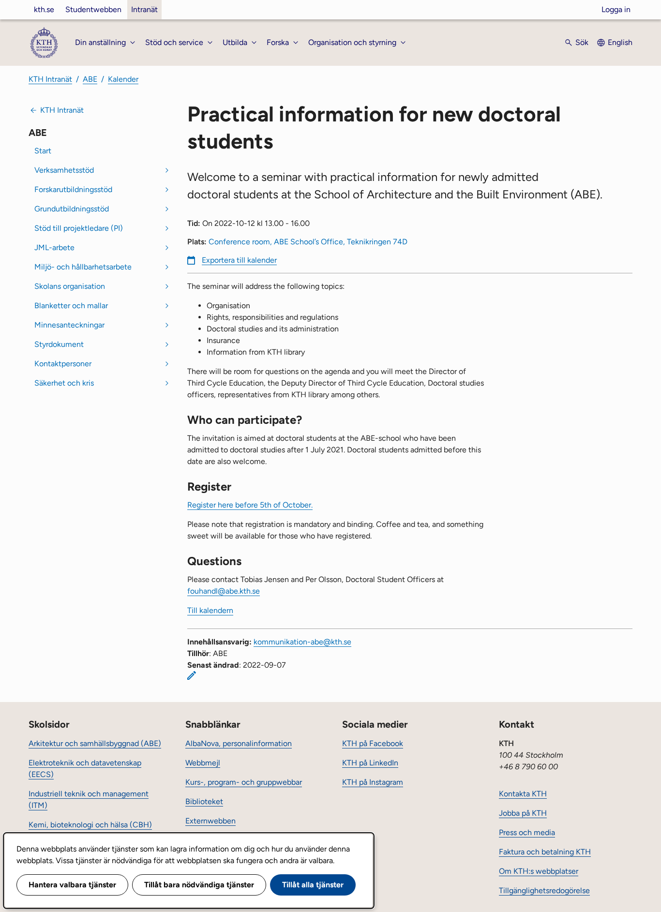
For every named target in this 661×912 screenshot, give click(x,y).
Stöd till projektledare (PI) (78, 228)
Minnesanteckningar (69, 324)
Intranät (144, 9)
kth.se (44, 9)
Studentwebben (93, 9)
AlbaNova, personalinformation (238, 743)
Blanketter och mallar (71, 305)
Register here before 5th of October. (250, 504)
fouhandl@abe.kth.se (223, 591)
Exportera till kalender (239, 260)
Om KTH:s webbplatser (538, 871)
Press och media (527, 832)
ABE (90, 79)
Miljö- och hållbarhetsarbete (83, 266)
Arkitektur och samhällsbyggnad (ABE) (95, 743)
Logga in (616, 9)
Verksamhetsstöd (64, 170)
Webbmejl (202, 762)
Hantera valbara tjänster (72, 884)
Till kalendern (210, 610)
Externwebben (210, 820)
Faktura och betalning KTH (545, 851)
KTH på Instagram (372, 782)
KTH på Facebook (372, 743)
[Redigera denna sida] (191, 675)
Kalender (123, 79)
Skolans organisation (69, 286)
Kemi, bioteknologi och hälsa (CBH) (90, 824)
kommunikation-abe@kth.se (302, 641)
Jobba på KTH (523, 813)
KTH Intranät (50, 79)
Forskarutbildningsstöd (73, 189)
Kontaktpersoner (62, 363)
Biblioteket (204, 801)
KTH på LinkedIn (370, 762)
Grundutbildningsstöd (71, 208)
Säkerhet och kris (64, 383)
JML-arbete (54, 247)
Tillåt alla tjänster (313, 884)
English (620, 42)
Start (42, 150)
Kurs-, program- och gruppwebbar (243, 782)
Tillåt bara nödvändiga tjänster (199, 884)
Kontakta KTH (523, 793)
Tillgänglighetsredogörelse (544, 890)
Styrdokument (59, 344)
